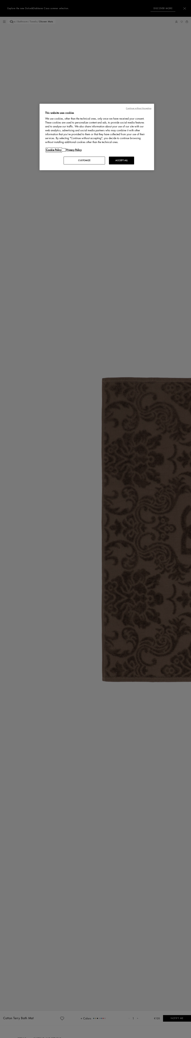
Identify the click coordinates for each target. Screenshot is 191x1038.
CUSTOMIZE (84, 160)
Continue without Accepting (138, 108)
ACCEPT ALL (121, 160)
